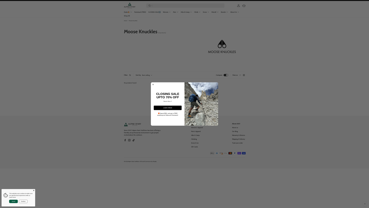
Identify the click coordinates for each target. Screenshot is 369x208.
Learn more (12, 197)
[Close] (34, 190)
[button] (153, 84)
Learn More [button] (167, 108)
